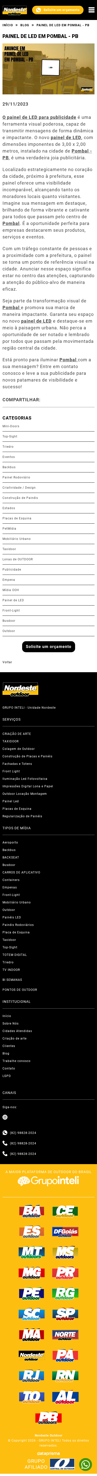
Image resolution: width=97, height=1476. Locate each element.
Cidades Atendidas (17, 1031)
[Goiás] (65, 1231)
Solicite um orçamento (62, 10)
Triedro (8, 446)
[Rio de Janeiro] (32, 1375)
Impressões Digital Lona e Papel (27, 786)
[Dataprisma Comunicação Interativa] (48, 1454)
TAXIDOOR (10, 741)
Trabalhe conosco (16, 1061)
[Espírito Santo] (32, 1231)
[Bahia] (32, 1211)
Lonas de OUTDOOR (17, 559)
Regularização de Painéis (22, 816)
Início (7, 25)
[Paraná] (65, 1272)
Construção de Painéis (20, 498)
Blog (24, 25)
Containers (11, 880)
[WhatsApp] (85, 1464)
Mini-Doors (10, 426)
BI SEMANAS (12, 980)
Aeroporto (10, 842)
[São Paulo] (65, 1314)
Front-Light (11, 610)
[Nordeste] (32, 1355)
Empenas (9, 887)
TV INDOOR (11, 970)
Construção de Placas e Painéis (27, 756)
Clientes (8, 1046)
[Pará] (65, 1355)
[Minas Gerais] (32, 1272)
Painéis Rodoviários (18, 925)
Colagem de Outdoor (18, 749)
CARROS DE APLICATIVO (21, 872)
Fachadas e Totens (17, 764)
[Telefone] (4, 1143)
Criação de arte (14, 1038)
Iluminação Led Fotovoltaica (25, 779)
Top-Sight (9, 436)
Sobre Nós (10, 1023)
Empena (8, 580)
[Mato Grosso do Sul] (65, 1252)
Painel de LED (13, 600)
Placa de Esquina (16, 932)
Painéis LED (11, 917)
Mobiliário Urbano (16, 539)
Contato (8, 1068)
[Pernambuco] (32, 1293)
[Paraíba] (48, 1418)
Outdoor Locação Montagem (24, 794)
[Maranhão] (32, 1334)
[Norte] (65, 1334)
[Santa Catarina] (32, 1314)
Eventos (8, 457)
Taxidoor (9, 549)
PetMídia (9, 528)
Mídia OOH (10, 590)
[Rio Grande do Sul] (65, 1293)
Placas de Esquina (17, 518)
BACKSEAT (10, 857)
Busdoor (8, 621)
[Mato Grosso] (32, 1252)
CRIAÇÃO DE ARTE (16, 734)
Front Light (11, 771)
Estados (8, 508)
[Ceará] (65, 1211)
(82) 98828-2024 (23, 1132)
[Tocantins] (32, 1396)
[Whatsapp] (4, 1133)
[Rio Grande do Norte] (65, 1375)
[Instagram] (4, 1117)
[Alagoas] (65, 1397)
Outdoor (8, 631)
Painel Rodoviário (16, 477)
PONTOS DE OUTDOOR (19, 990)
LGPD (6, 1076)
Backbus (9, 467)
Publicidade (11, 569)
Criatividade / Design (19, 487)
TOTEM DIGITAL (14, 955)
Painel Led (10, 801)
